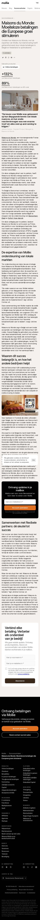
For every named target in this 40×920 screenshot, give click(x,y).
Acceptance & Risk (8, 793)
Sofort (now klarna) (15, 218)
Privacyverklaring (12, 889)
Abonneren (19, 681)
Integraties (26, 795)
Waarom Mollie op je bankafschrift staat (9, 837)
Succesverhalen (7, 18)
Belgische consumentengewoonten (19, 379)
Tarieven (5, 854)
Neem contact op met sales (11, 834)
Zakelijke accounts (8, 785)
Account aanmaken (20, 508)
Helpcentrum (6, 828)
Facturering (5, 782)
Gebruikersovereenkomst (26, 886)
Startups (4, 821)
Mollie (4, 753)
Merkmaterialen (28, 810)
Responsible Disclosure (26, 889)
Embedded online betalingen (29, 769)
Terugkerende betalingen (10, 779)
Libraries (26, 798)
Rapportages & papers (30, 816)
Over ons (5, 846)
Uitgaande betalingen (9, 790)
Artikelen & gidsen (29, 808)
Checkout (5, 771)
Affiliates (5, 816)
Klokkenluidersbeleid (11, 893)
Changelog (26, 789)
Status (25, 800)
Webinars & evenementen (28, 819)
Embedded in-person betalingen (30, 774)
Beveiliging (5, 856)
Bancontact (33, 216)
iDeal (3, 218)
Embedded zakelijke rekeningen (30, 778)
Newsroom (5, 851)
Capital (4, 787)
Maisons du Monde (9, 138)
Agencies (5, 818)
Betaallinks (5, 774)
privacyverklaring (23, 674)
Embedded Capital (29, 782)
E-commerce (6, 800)
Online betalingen (8, 768)
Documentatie (28, 792)
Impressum (22, 893)
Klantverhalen (28, 813)
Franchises (5, 803)
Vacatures (5, 848)
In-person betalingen (9, 776)
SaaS (3, 808)
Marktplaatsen (7, 805)
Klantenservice (7, 831)
